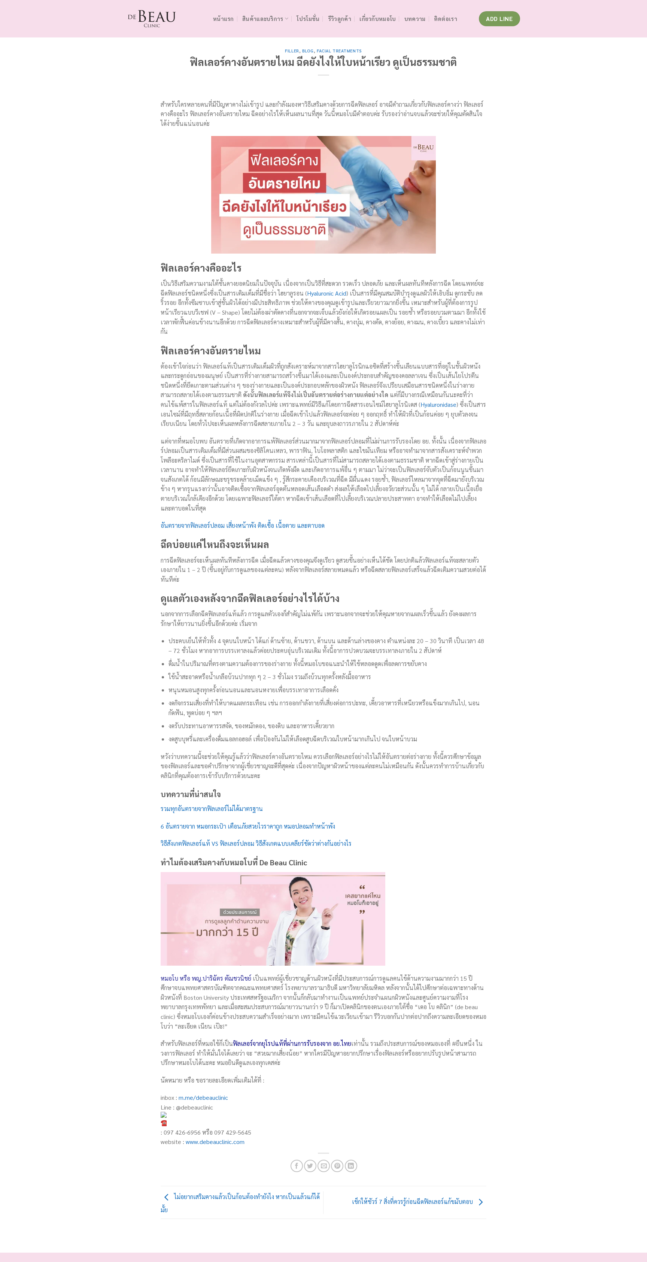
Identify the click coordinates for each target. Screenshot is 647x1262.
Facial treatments (339, 51)
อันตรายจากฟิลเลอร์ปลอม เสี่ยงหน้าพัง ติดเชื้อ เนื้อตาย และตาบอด (243, 525)
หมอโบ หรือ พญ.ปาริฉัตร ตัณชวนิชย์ (206, 978)
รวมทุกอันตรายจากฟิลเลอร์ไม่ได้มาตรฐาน (212, 808)
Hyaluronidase (438, 404)
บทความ (415, 18)
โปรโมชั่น (308, 18)
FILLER (292, 51)
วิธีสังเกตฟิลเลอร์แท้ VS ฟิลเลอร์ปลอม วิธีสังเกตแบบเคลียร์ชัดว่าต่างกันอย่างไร (256, 843)
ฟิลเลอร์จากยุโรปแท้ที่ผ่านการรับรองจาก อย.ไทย (292, 1043)
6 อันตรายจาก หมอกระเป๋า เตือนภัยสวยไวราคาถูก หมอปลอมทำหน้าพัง (248, 826)
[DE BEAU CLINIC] (164, 19)
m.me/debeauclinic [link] (203, 1097)
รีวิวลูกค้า (339, 18)
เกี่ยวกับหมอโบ (377, 18)
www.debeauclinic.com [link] (215, 1142)
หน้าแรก (223, 18)
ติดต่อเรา (445, 18)
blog (308, 51)
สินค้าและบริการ (262, 18)
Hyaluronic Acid (326, 293)
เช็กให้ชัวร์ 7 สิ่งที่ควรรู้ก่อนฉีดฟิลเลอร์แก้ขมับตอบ (413, 1201)
